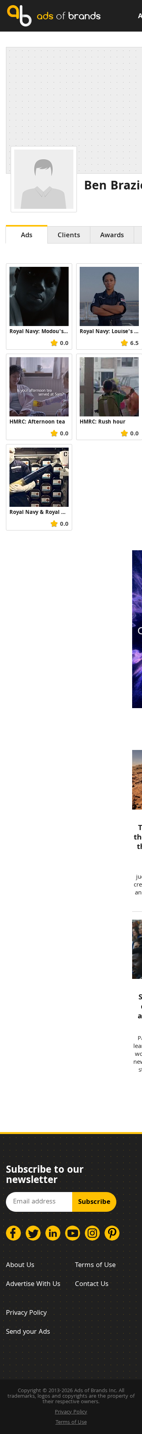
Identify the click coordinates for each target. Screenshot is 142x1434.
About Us (20, 1265)
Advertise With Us (33, 1284)
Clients (69, 236)
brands (69, 15)
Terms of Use (95, 1265)
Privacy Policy (26, 1313)
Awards (112, 236)
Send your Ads (28, 1332)
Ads (26, 236)
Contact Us (91, 1284)
